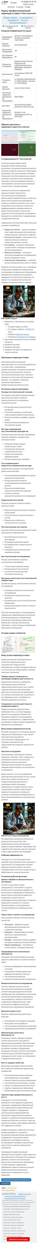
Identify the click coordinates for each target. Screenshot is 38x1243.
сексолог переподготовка (12, 1228)
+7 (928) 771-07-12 (28, 2)
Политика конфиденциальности (15, 1196)
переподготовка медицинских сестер (16, 1209)
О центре (19, 7)
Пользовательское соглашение (15, 1198)
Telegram (32, 337)
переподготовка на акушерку (13, 1217)
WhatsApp (21, 337)
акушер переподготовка (11, 1214)
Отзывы (27, 7)
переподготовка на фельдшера (13, 1212)
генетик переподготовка (11, 1220)
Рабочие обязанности (17, 23)
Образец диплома (10, 18)
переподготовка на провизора (13, 1233)
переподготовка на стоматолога (14, 1231)
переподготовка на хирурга (12, 1236)
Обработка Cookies (24, 1194)
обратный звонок (22, 334)
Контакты (11, 7)
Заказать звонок (28, 4)
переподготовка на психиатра (13, 1225)
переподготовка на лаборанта (13, 1222)
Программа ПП (13, 20)
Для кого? (24, 20)
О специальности (26, 18)
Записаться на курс (18, 1239)
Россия (13, 2)
